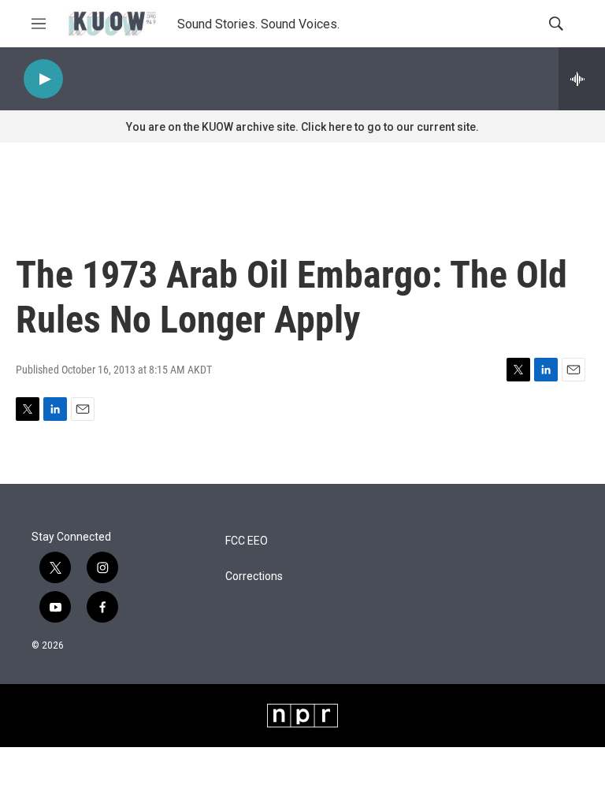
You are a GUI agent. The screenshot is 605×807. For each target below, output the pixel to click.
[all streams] (582, 78)
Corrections (254, 576)
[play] (43, 79)
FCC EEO (246, 541)
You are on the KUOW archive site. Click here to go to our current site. (302, 127)
